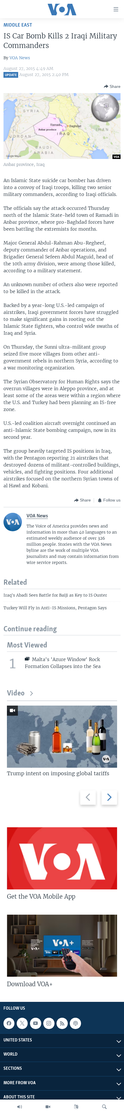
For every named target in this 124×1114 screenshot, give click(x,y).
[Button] (112, 86)
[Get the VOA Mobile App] (62, 858)
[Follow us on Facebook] (8, 1023)
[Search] (104, 1107)
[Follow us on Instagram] (48, 1023)
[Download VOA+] (62, 946)
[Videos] (48, 1107)
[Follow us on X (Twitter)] (22, 1023)
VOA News (20, 57)
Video (16, 693)
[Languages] (76, 1107)
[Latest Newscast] (19, 1107)
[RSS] (62, 1023)
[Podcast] (75, 1023)
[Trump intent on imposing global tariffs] (62, 737)
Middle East (17, 25)
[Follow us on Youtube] (35, 1023)
